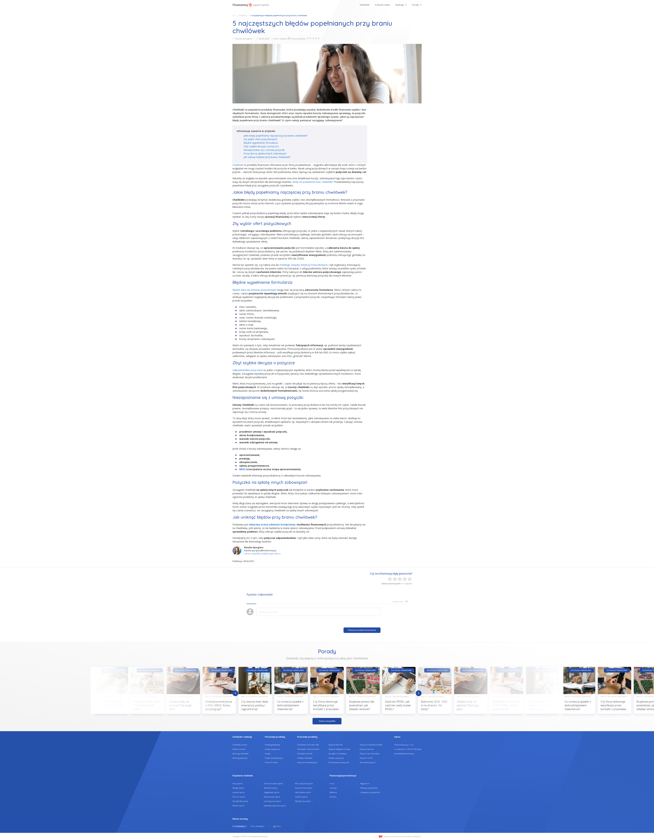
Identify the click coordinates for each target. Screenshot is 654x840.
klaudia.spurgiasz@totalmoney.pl (260, 550)
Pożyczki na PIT (366, 758)
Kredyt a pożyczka (336, 758)
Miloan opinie (238, 805)
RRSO (242, 469)
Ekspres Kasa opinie (272, 796)
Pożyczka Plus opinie (303, 788)
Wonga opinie (238, 788)
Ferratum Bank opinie (273, 783)
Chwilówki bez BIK (305, 753)
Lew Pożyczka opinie (272, 801)
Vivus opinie (237, 783)
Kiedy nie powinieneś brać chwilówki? (312, 181)
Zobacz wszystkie (327, 721)
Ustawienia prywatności (370, 792)
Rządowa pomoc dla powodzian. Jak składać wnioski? (361, 705)
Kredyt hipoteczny (272, 749)
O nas (332, 783)
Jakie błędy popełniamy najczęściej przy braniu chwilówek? (276, 135)
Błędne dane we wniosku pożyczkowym (254, 289)
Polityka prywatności (369, 788)
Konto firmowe (271, 762)
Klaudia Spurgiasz (243, 38)
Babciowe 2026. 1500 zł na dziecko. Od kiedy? (146, 705)
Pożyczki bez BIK (335, 744)
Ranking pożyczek (239, 758)
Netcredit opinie (270, 788)
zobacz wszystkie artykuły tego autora (262, 553)
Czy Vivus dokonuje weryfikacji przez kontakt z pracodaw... (326, 705)
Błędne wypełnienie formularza (261, 142)
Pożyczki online (382, 4)
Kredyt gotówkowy (272, 744)
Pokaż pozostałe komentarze (362, 630)
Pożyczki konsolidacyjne (307, 762)
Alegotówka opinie (271, 792)
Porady (415, 4)
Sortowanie (398, 601)
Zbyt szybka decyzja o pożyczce (261, 146)
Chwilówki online (239, 744)
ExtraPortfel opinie (240, 801)
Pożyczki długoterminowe (339, 749)
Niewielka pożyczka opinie (275, 805)
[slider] (313, 38)
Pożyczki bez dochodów (369, 753)
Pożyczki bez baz (367, 749)
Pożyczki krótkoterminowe (371, 744)
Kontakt (333, 796)
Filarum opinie (238, 796)
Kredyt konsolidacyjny (274, 758)
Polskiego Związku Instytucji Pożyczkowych (303, 264)
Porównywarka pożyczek (339, 762)
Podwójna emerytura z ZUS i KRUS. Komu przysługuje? (218, 705)
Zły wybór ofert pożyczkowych (260, 139)
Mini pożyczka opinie (304, 783)
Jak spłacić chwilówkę (337, 753)
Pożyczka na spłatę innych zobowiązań (265, 153)
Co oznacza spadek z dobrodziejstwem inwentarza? (290, 705)
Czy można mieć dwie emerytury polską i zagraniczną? (254, 705)
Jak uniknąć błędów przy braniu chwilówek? (267, 157)
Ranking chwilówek (240, 753)
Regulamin (365, 783)
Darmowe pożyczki (368, 762)
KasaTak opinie (301, 796)
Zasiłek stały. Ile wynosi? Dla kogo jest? (180, 705)
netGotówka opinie (303, 792)
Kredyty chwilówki (304, 758)
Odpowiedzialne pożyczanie (247, 370)
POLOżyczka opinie (303, 801)
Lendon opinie (238, 792)
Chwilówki (365, 4)
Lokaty (267, 753)
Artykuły (243, 15)
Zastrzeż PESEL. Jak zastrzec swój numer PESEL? (110, 705)
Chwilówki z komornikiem (308, 749)
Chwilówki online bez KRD (308, 744)
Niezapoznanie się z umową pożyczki (264, 150)
